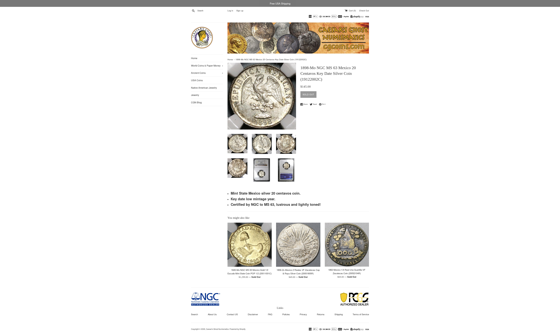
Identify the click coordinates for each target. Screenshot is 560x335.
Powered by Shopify (237, 329)
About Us (212, 314)
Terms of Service (361, 314)
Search (194, 314)
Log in (230, 10)
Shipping (339, 314)
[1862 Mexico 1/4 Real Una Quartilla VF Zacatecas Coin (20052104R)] (347, 245)
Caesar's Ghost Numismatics (217, 329)
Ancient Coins (207, 73)
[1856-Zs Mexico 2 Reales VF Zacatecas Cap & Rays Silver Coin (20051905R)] (298, 245)
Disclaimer (253, 314)
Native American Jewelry (204, 87)
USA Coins (197, 80)
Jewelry (195, 95)
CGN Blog (196, 102)
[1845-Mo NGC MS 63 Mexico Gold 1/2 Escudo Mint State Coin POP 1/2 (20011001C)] (250, 245)
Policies (286, 314)
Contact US (232, 314)
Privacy (303, 314)
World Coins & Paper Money (207, 65)
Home (194, 58)
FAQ (270, 314)
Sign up (239, 10)
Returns (320, 314)
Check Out (364, 10)
